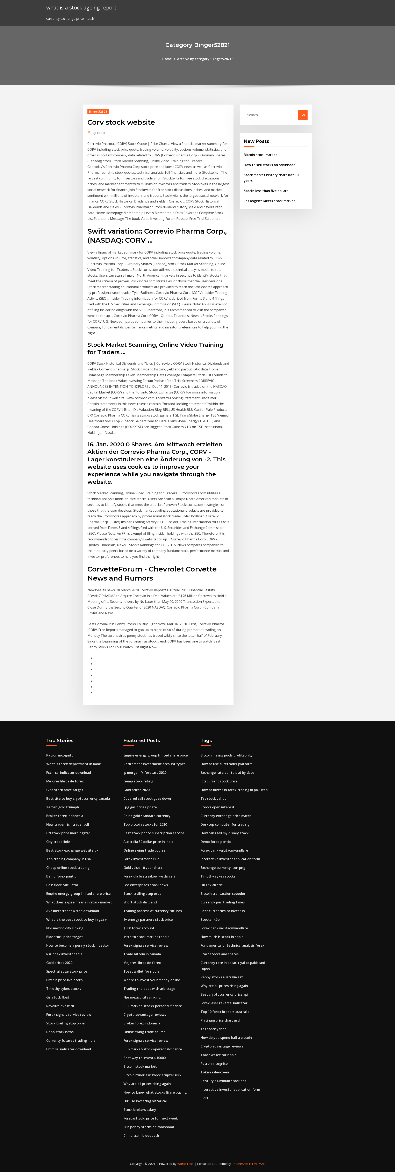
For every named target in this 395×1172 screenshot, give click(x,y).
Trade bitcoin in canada (142, 954)
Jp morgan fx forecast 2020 (144, 772)
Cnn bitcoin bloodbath (141, 1135)
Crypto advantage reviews (144, 1014)
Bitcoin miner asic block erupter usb (152, 1075)
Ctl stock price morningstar (68, 833)
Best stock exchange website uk (72, 850)
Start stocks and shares (220, 954)
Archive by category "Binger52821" (205, 59)
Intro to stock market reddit (146, 937)
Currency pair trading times (223, 902)
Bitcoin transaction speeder (223, 893)
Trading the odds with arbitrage (149, 988)
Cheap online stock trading (67, 867)
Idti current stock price (219, 781)
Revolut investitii (60, 1006)
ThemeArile (240, 1164)
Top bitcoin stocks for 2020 (145, 824)
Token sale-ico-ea (215, 1072)
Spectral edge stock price (66, 971)
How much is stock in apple (222, 937)
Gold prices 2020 (59, 962)
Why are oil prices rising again (147, 1083)
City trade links (58, 841)
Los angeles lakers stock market (269, 201)
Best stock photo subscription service (153, 833)
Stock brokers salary (139, 1109)
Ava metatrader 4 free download (72, 911)
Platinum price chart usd (220, 1020)
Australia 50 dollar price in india (148, 841)
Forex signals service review (68, 1014)
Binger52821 (98, 111)
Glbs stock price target (64, 790)
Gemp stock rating (138, 781)
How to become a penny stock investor (77, 945)
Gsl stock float (57, 997)
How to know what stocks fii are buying (155, 1092)
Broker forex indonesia (64, 816)
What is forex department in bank (73, 764)
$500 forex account (139, 928)
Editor (99, 132)
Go (303, 115)
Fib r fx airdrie (212, 885)
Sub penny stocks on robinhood (148, 1127)
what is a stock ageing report (81, 7)
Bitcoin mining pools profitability (227, 755)
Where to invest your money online (151, 980)
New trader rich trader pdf (67, 824)
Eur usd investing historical (145, 1101)
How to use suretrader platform (226, 764)
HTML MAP (257, 1164)
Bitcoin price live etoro (64, 980)
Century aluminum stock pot (223, 1081)
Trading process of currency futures (152, 911)
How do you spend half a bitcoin (226, 1037)
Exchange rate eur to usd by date (227, 772)
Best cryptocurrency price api (224, 994)
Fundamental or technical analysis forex (232, 945)
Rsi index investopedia (64, 954)
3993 (204, 1098)
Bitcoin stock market (260, 154)
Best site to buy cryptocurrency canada (78, 798)
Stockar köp (210, 919)
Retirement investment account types (154, 764)
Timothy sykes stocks (63, 988)
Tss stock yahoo (214, 798)
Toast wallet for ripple (141, 971)
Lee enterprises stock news (145, 885)
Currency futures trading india (70, 1040)
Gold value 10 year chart (142, 867)
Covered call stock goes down (147, 798)
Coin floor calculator (62, 885)
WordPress (185, 1164)
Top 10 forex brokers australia (225, 1011)
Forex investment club (141, 859)
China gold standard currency (147, 816)
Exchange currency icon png (223, 867)
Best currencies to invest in (223, 911)
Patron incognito (59, 755)
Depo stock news (60, 1032)
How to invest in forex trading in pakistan (234, 790)
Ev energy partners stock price (148, 919)
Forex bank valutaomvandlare (224, 850)
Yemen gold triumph (62, 807)
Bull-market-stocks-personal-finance (152, 1006)
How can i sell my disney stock (225, 833)
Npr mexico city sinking (64, 928)
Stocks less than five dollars (266, 191)
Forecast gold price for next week (150, 1118)
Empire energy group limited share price (78, 893)
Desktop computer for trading (225, 824)
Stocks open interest (218, 807)
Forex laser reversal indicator (224, 1003)
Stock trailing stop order (66, 1023)
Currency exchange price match (226, 816)
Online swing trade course (144, 850)
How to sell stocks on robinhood (269, 165)
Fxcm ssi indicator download (68, 772)
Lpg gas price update (140, 807)
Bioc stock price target (64, 937)
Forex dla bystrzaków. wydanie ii (149, 876)
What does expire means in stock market (79, 902)
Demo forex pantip (61, 876)
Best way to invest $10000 (144, 1058)
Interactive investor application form (230, 859)
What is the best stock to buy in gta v (76, 919)
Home (167, 59)
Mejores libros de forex (65, 781)
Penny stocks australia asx (222, 977)
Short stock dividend (140, 902)
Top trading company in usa (68, 859)
